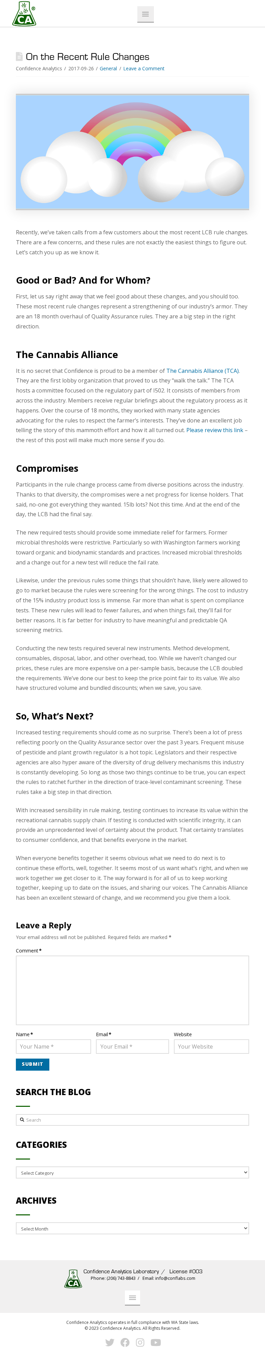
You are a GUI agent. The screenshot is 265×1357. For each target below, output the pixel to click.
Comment (29, 950)
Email (103, 1034)
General (108, 68)
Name (24, 1034)
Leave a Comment (144, 68)
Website (183, 1034)
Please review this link (214, 430)
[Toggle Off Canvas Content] (145, 14)
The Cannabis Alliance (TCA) (202, 371)
